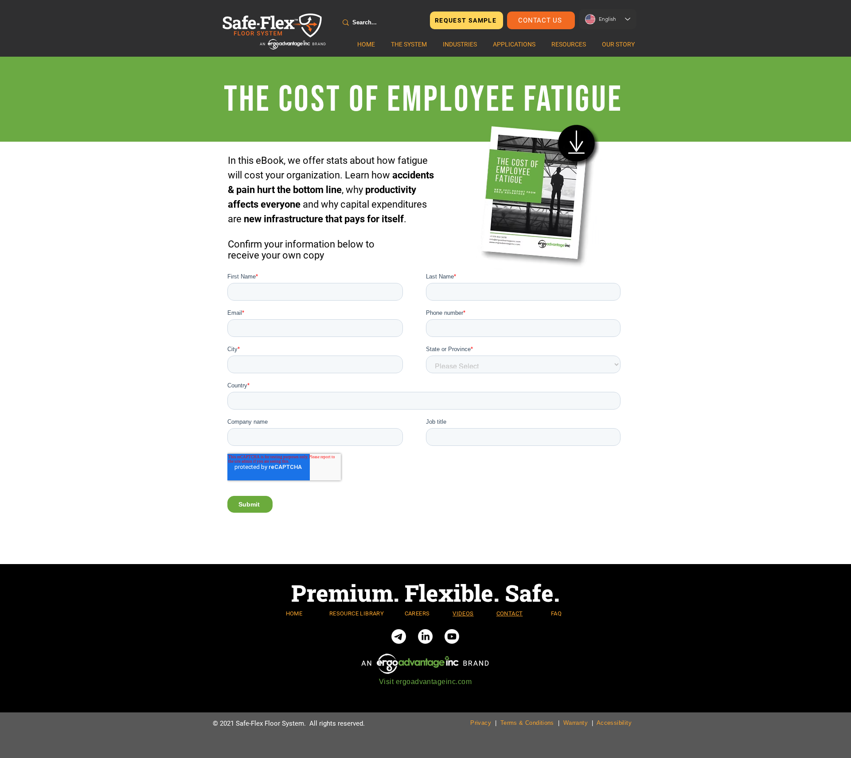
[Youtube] (452, 636)
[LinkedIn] (425, 636)
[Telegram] (398, 636)
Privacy (480, 722)
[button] (409, 44)
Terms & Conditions (527, 722)
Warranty (575, 722)
